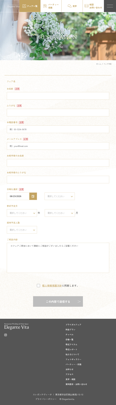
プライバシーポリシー (45, 398)
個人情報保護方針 (52, 285)
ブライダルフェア (73, 324)
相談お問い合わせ (95, 6)
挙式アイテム (71, 344)
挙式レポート (71, 349)
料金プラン (70, 329)
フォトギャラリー (73, 359)
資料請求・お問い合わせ (76, 384)
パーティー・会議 (73, 364)
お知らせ (69, 369)
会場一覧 (69, 339)
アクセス (69, 374)
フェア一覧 (32, 6)
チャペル (69, 334)
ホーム (98, 64)
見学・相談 (70, 379)
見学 (74, 6)
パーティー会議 (53, 6)
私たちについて (72, 354)
